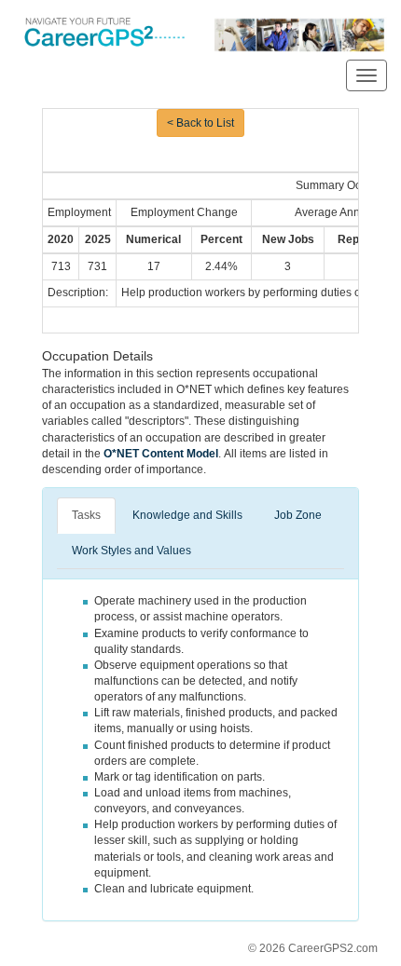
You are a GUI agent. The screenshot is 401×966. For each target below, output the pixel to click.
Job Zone (298, 515)
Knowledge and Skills (187, 515)
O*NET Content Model (161, 453)
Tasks (86, 515)
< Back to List (200, 122)
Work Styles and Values (131, 550)
